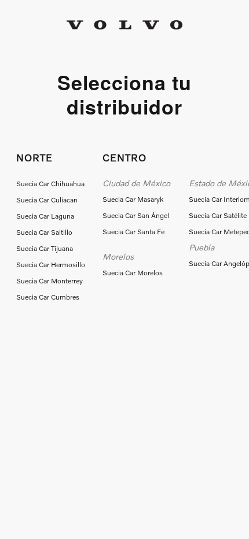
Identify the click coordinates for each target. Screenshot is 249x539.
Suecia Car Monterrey (49, 280)
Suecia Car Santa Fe (133, 231)
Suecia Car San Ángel (135, 215)
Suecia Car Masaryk (132, 199)
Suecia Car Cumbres (47, 297)
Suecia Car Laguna (45, 216)
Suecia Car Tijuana (44, 248)
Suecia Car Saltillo (44, 232)
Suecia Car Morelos (132, 272)
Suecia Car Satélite (218, 215)
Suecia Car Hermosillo (50, 264)
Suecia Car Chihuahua (50, 183)
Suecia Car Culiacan (47, 199)
